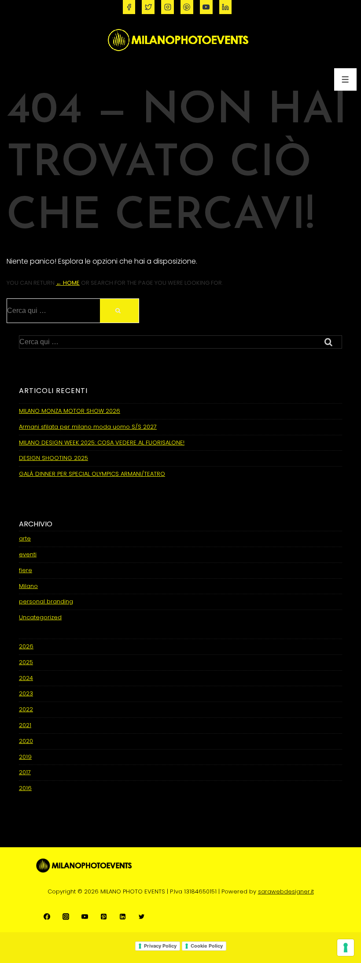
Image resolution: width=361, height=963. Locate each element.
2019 (25, 757)
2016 (25, 788)
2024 (26, 678)
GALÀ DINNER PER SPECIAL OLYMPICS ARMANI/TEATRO (92, 474)
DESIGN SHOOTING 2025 (53, 458)
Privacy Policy (160, 946)
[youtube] (206, 7)
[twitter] (148, 7)
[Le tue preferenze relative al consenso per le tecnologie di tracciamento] (345, 947)
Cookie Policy (207, 946)
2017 (25, 772)
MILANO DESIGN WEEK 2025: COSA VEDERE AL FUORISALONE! (101, 442)
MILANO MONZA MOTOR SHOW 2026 (69, 411)
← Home (68, 283)
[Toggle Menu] (345, 79)
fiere (25, 570)
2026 (26, 646)
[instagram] (167, 7)
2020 (26, 741)
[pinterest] (186, 7)
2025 (26, 662)
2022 (26, 709)
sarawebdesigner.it (286, 891)
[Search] (119, 311)
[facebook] (129, 7)
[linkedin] (225, 7)
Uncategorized (40, 617)
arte (25, 538)
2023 (26, 693)
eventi (28, 554)
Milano (28, 586)
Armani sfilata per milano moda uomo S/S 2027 (88, 427)
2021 (25, 725)
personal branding (46, 601)
